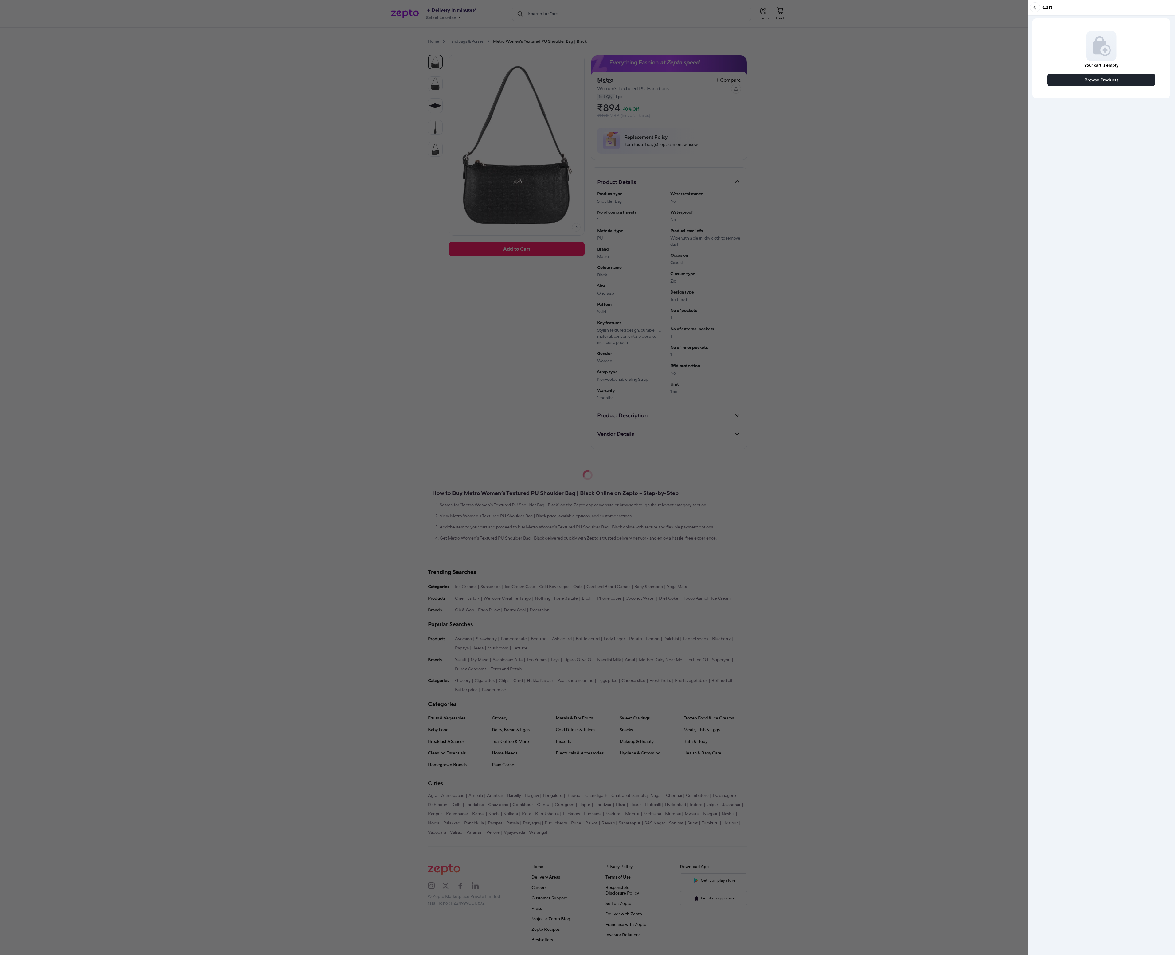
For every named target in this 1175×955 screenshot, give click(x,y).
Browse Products (1101, 79)
